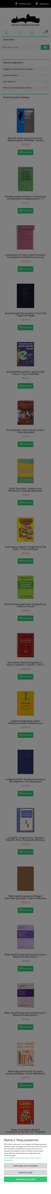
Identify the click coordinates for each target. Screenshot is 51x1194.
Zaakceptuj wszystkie (26, 1179)
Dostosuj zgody (26, 1172)
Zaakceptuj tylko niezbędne (25, 1166)
